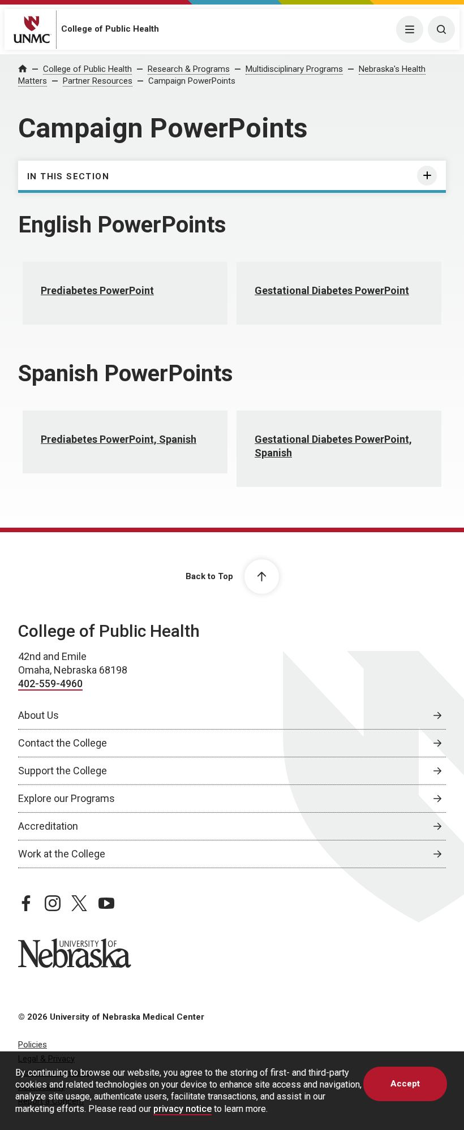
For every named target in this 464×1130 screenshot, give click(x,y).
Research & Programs (189, 69)
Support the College (62, 771)
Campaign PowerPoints (191, 81)
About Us (38, 715)
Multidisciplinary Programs (294, 69)
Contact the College (62, 743)
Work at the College (61, 854)
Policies (32, 1045)
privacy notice (182, 1108)
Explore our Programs (66, 798)
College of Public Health (110, 29)
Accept (405, 1084)
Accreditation (48, 826)
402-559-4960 (50, 683)
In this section (68, 176)
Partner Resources (97, 81)
